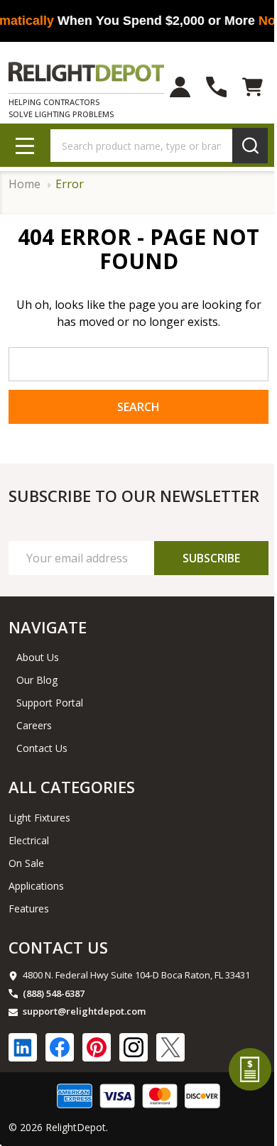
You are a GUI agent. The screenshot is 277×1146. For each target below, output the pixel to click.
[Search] (250, 145)
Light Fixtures (39, 817)
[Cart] (252, 87)
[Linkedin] (23, 1047)
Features (29, 908)
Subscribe (211, 558)
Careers (34, 725)
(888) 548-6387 (54, 993)
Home (24, 184)
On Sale (26, 863)
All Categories (72, 786)
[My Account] (180, 87)
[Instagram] (133, 1047)
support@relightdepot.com (84, 1011)
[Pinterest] (96, 1047)
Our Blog (37, 680)
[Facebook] (59, 1047)
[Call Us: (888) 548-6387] (216, 87)
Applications (36, 886)
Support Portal (49, 702)
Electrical (29, 840)
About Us (37, 657)
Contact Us (41, 748)
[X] (170, 1047)
